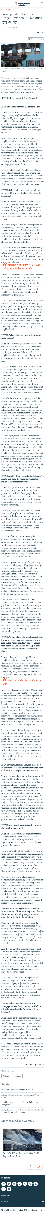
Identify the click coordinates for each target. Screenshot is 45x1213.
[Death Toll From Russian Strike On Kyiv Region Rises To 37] (22, 1140)
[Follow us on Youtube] (3, 1184)
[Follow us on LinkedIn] (35, 1184)
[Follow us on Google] (19, 1184)
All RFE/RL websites (8, 1210)
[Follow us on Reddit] (9, 1184)
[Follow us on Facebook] (30, 1184)
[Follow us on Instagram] (14, 1184)
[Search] (41, 1210)
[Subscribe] (9, 1189)
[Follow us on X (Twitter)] (25, 1184)
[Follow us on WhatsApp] (3, 1189)
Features (5, 10)
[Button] (40, 32)
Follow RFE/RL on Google (27, 1210)
